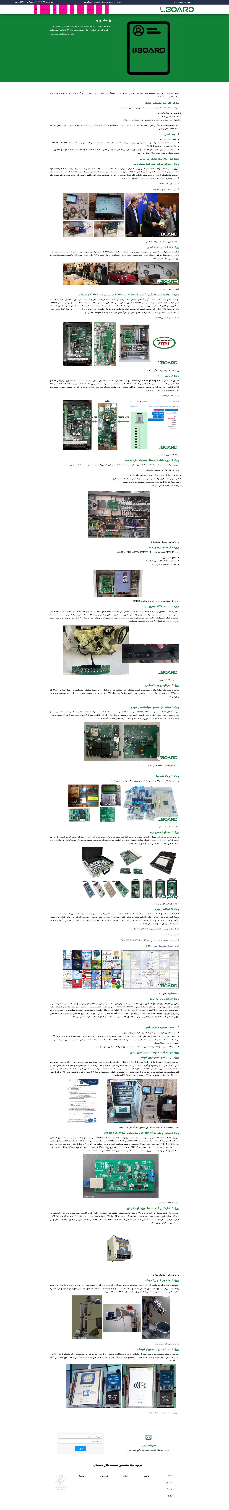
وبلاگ (72, 9)
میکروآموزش (63, 9)
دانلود (54, 9)
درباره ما (158, 96)
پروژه (98, 9)
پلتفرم (107, 9)
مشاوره (79, 9)
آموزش (89, 9)
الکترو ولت (156, 1032)
